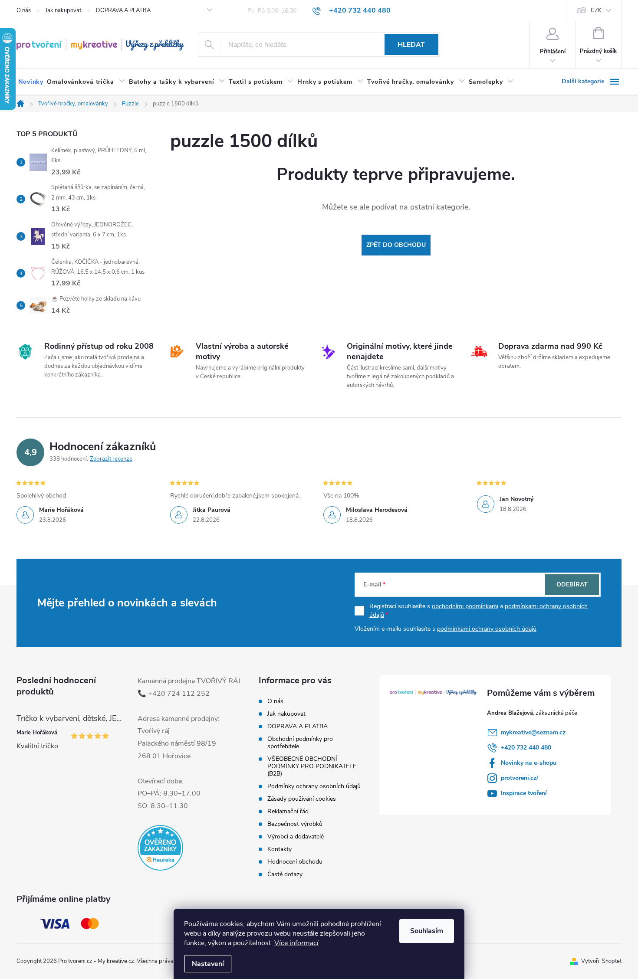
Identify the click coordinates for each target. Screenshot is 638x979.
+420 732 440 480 (526, 747)
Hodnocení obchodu (294, 862)
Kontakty (279, 849)
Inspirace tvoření (524, 793)
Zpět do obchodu (396, 245)
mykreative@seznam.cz (533, 732)
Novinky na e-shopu (528, 763)
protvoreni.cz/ (519, 778)
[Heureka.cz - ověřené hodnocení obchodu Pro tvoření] (160, 848)
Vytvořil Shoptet (601, 961)
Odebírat (572, 584)
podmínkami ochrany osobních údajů (486, 629)
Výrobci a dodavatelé (295, 836)
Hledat (411, 44)
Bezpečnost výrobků (294, 824)
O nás (23, 10)
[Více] (592, 81)
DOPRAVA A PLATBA (123, 10)
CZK (596, 10)
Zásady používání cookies (301, 799)
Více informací (296, 943)
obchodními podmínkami (465, 606)
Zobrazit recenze (111, 459)
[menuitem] (30, 82)
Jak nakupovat (63, 10)
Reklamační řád (288, 811)
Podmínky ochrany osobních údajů (314, 786)
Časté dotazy (285, 874)
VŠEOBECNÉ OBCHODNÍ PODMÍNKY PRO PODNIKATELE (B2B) (311, 766)
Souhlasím (426, 931)
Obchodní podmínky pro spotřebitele (300, 742)
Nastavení (208, 964)
